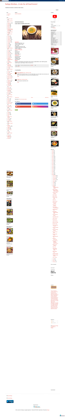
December (54, 175)
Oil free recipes (9, 94)
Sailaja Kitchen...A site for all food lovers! (21, 4)
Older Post (46, 97)
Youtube (18, 106)
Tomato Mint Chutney (54, 203)
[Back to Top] (62, 415)
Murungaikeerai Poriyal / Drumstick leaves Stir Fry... (55, 242)
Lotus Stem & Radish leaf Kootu (55, 249)
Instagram (35, 106)
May (53, 185)
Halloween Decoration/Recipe (9, 59)
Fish (8, 51)
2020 (53, 159)
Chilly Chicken (55, 218)
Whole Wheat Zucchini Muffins (55, 207)
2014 (53, 167)
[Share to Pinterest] (19, 65)
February (54, 261)
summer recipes (10, 123)
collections (9, 39)
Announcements (10, 20)
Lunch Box (9, 75)
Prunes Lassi (55, 219)
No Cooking (9, 92)
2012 (53, 170)
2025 (53, 152)
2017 (53, 163)
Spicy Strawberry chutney (55, 225)
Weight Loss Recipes (9, 136)
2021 (53, 157)
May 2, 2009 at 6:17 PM (27, 72)
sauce (8, 113)
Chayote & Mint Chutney (55, 193)
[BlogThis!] (16, 65)
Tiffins (8, 128)
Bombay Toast (55, 223)
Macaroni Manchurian (55, 239)
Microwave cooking (9, 83)
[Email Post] (35, 65)
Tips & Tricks (9, 129)
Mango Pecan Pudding (55, 245)
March (54, 260)
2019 (53, 160)
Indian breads (9, 62)
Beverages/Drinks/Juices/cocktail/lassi (10, 30)
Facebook (19, 103)
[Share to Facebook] (18, 65)
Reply (18, 76)
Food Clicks (9, 53)
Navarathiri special (9, 91)
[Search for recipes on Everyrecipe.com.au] (9, 398)
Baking (8, 25)
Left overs (9, 71)
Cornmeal (9, 40)
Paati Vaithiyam (9, 96)
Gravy (8, 56)
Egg (8, 46)
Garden (8, 54)
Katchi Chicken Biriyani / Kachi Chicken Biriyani (55, 190)
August (54, 181)
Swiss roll (54, 246)
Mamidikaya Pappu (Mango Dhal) (55, 212)
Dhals (18, 66)
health (8, 61)
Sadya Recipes (9, 110)
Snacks (8, 118)
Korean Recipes (9, 69)
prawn (8, 101)
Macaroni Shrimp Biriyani (55, 230)
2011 (53, 171)
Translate (54, 27)
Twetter (35, 103)
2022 (53, 156)
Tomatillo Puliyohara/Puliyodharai (55, 187)
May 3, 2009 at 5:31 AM (23, 79)
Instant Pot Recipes (9, 65)
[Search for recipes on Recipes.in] (9, 395)
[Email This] (15, 65)
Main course (9, 76)
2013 (53, 168)
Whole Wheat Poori (55, 252)
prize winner (9, 102)
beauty (8, 27)
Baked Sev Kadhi (55, 222)
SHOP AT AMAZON (18, 13)
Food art (8, 52)
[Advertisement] (32, 18)
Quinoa (8, 105)
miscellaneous (9, 85)
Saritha (18, 79)
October (54, 178)
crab (8, 43)
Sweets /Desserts (9, 126)
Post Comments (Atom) (23, 99)
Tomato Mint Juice (55, 216)
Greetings (9, 57)
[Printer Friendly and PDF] (16, 110)
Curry (8, 44)
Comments (54, 322)
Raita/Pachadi (9, 106)
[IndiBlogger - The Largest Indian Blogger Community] (10, 402)
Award (8, 24)
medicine (8, 81)
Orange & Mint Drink (55, 198)
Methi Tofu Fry (55, 196)
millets (8, 84)
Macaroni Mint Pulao (55, 234)
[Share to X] (17, 65)
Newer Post (17, 97)
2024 (53, 153)
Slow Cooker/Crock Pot (9, 116)
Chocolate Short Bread (55, 215)
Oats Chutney (55, 257)
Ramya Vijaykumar (20, 72)
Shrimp (8, 114)
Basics (8, 26)
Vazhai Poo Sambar (54, 205)
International (9, 66)
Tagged (8, 127)
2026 (53, 150)
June (53, 183)
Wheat (8, 138)
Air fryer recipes (9, 18)
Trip (8, 131)
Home (32, 97)
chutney (8, 38)
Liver (8, 72)
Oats (8, 93)
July (53, 182)
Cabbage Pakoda (55, 253)
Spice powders (9, 121)
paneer (8, 98)
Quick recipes (9, 103)
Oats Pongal (54, 194)
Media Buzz (9, 80)
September (54, 179)
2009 (53, 174)
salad (8, 112)
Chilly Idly (54, 199)
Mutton (8, 87)
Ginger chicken (55, 201)
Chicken (8, 37)
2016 (53, 164)
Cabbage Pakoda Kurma (55, 255)
